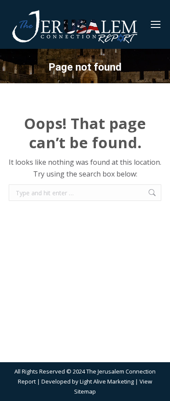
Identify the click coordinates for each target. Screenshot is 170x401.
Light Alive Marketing (107, 381)
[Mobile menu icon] (155, 24)
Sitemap (85, 391)
